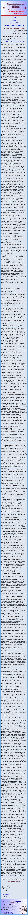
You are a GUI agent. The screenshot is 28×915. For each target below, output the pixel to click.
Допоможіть (18, 901)
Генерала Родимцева (19, 41)
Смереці (11, 913)
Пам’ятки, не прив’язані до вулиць (14, 25)
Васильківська (18, 42)
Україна (14, 17)
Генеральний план (5, 895)
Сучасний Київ (14, 23)
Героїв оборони (10, 41)
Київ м (14, 20)
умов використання (8, 912)
